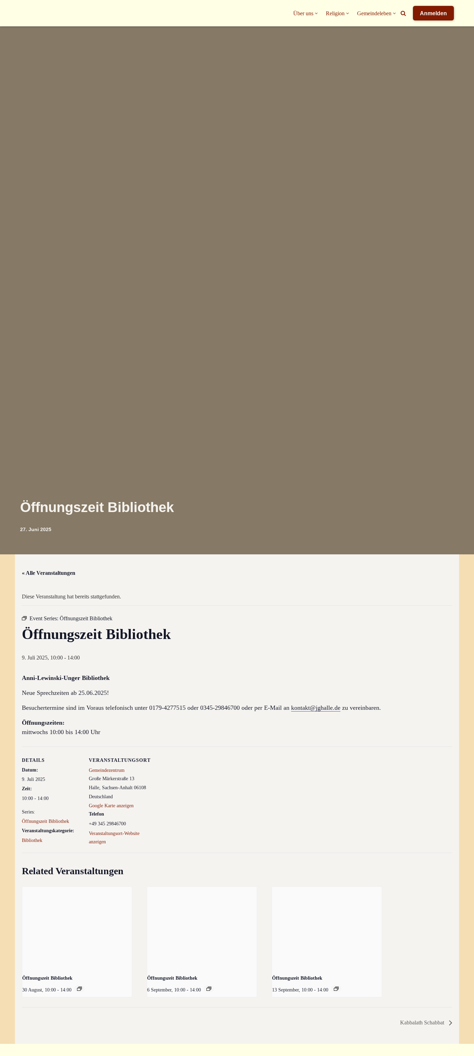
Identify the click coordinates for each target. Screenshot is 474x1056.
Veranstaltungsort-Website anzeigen (114, 837)
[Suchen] (403, 13)
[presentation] (77, 928)
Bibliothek (32, 840)
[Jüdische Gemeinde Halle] (34, 13)
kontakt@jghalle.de (315, 707)
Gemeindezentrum (107, 770)
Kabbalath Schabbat (423, 1022)
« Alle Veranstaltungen (48, 573)
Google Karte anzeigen (111, 805)
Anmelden (433, 13)
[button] (316, 13)
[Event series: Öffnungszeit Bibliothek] (79, 989)
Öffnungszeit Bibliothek (45, 821)
